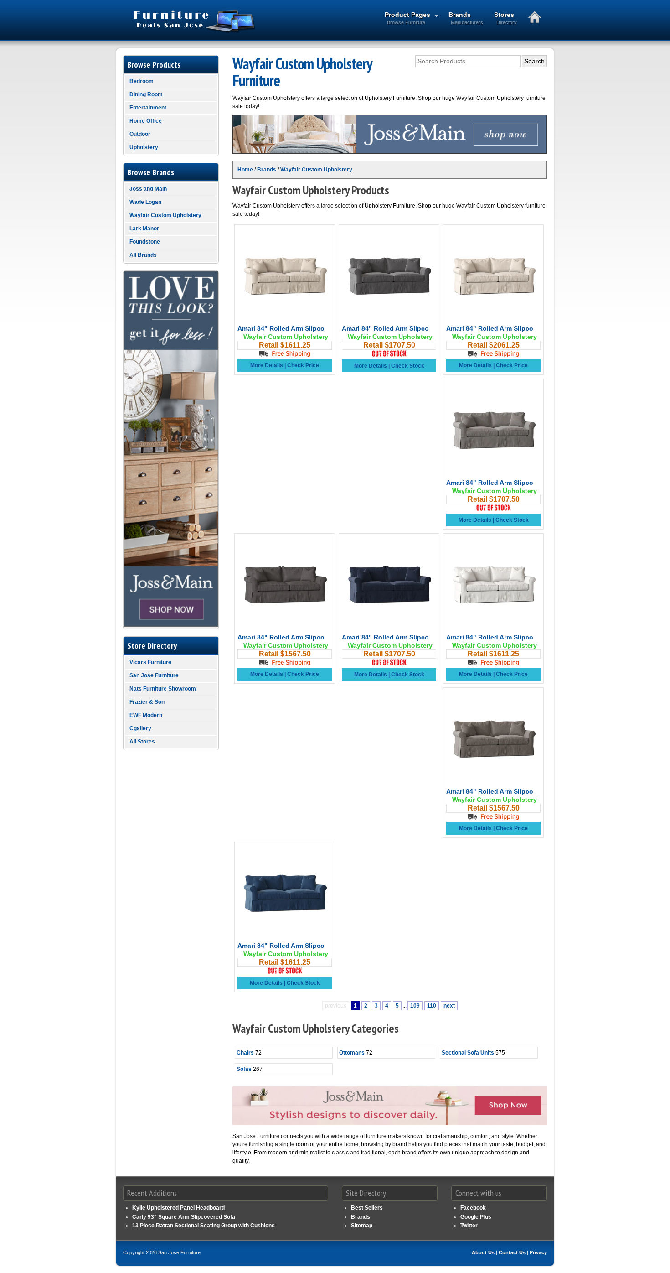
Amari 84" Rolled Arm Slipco (281, 328)
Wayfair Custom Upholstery (316, 169)
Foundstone (144, 242)
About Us (483, 1252)
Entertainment (147, 107)
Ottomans (352, 1053)
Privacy (538, 1252)
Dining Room (146, 94)
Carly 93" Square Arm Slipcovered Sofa (183, 1217)
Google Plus (475, 1217)
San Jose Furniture (154, 675)
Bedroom (141, 81)
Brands (465, 18)
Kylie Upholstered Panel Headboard (178, 1208)
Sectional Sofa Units (468, 1053)
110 (431, 1006)
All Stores (142, 741)
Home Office (145, 121)
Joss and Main (148, 189)
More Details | (268, 365)
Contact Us (512, 1252)
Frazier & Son (147, 702)
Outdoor (139, 134)
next (449, 1006)
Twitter (469, 1225)
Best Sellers (367, 1208)
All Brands (143, 255)
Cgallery (140, 728)
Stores (505, 18)
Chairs (245, 1053)
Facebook (473, 1208)
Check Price (303, 365)
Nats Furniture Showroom (162, 689)
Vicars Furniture (150, 662)
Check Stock (407, 366)
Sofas (244, 1069)
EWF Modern (145, 715)
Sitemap (361, 1225)
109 (415, 1006)
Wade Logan (145, 202)
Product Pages (404, 18)
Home (245, 169)
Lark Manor (144, 228)
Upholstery (143, 147)
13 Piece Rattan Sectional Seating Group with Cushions (203, 1225)
